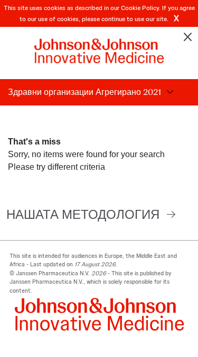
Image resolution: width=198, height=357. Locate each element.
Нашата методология (82, 214)
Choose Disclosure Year (168, 92)
